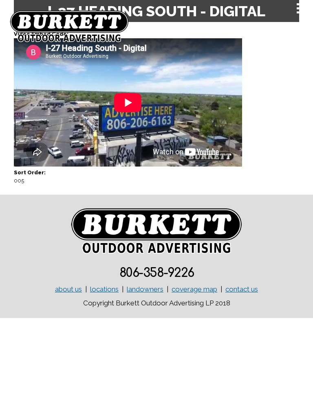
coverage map (194, 289)
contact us (241, 289)
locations (104, 289)
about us (68, 289)
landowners (145, 289)
